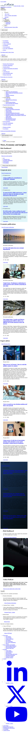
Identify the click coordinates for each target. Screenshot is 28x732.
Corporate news (6, 159)
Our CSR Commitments (11, 642)
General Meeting (9, 651)
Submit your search (18, 137)
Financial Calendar (9, 656)
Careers (4, 658)
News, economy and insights (9, 644)
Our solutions (6, 162)
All (3, 158)
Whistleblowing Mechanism (9, 728)
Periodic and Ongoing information (13, 109)
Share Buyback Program (11, 118)
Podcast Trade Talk (10, 648)
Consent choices (6, 730)
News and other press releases (12, 103)
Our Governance (9, 641)
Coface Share (8, 650)
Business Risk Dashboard (11, 645)
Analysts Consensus (10, 95)
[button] (5, 12)
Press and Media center (10, 647)
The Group (5, 635)
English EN (8, 22)
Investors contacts (9, 657)
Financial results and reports (11, 654)
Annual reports (9, 111)
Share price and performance (12, 91)
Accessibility (5, 729)
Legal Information (9, 108)
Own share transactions (10, 120)
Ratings (7, 94)
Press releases (8, 110)
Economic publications (8, 160)
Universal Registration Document (12, 113)
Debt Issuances (9, 117)
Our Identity (8, 640)
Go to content (3, 1)
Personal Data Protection (8, 726)
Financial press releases (10, 102)
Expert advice (6, 161)
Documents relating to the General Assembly (15, 114)
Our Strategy (8, 636)
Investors (5, 649)
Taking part (8, 98)
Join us (7, 643)
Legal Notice (5, 725)
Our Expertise (8, 637)
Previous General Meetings (11, 99)
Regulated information (10, 655)
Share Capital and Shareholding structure (14, 92)
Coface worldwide (9, 638)
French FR (8, 23)
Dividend (8, 96)
